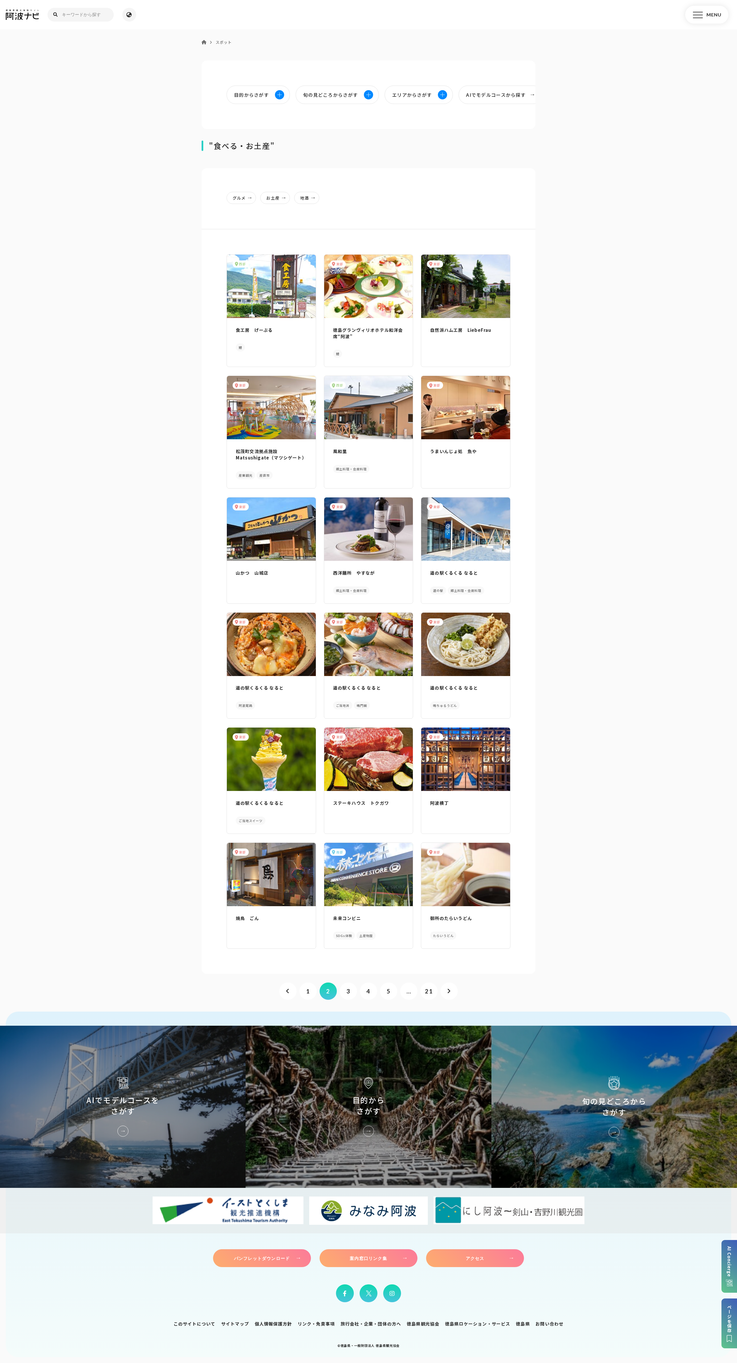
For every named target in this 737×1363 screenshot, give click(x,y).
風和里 (340, 451)
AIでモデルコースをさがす (123, 1107)
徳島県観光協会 (423, 1324)
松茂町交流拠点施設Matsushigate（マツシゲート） (271, 454)
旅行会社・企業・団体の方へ (371, 1324)
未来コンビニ (347, 918)
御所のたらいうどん (451, 918)
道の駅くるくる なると (454, 573)
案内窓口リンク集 (368, 1258)
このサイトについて (195, 1324)
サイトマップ (235, 1324)
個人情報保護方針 (273, 1324)
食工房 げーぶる (254, 330)
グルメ (239, 198)
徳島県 (523, 1324)
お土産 (272, 198)
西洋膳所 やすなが (354, 573)
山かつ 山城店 (252, 573)
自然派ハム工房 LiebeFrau (460, 330)
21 (429, 991)
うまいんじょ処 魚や (453, 451)
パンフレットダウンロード (262, 1258)
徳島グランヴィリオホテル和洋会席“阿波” (368, 333)
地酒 (304, 198)
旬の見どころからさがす (614, 1107)
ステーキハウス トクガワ (361, 803)
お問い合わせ (549, 1324)
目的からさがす (368, 1107)
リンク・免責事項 (316, 1324)
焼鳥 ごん (247, 918)
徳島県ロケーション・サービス (477, 1324)
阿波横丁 (439, 803)
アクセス (475, 1258)
